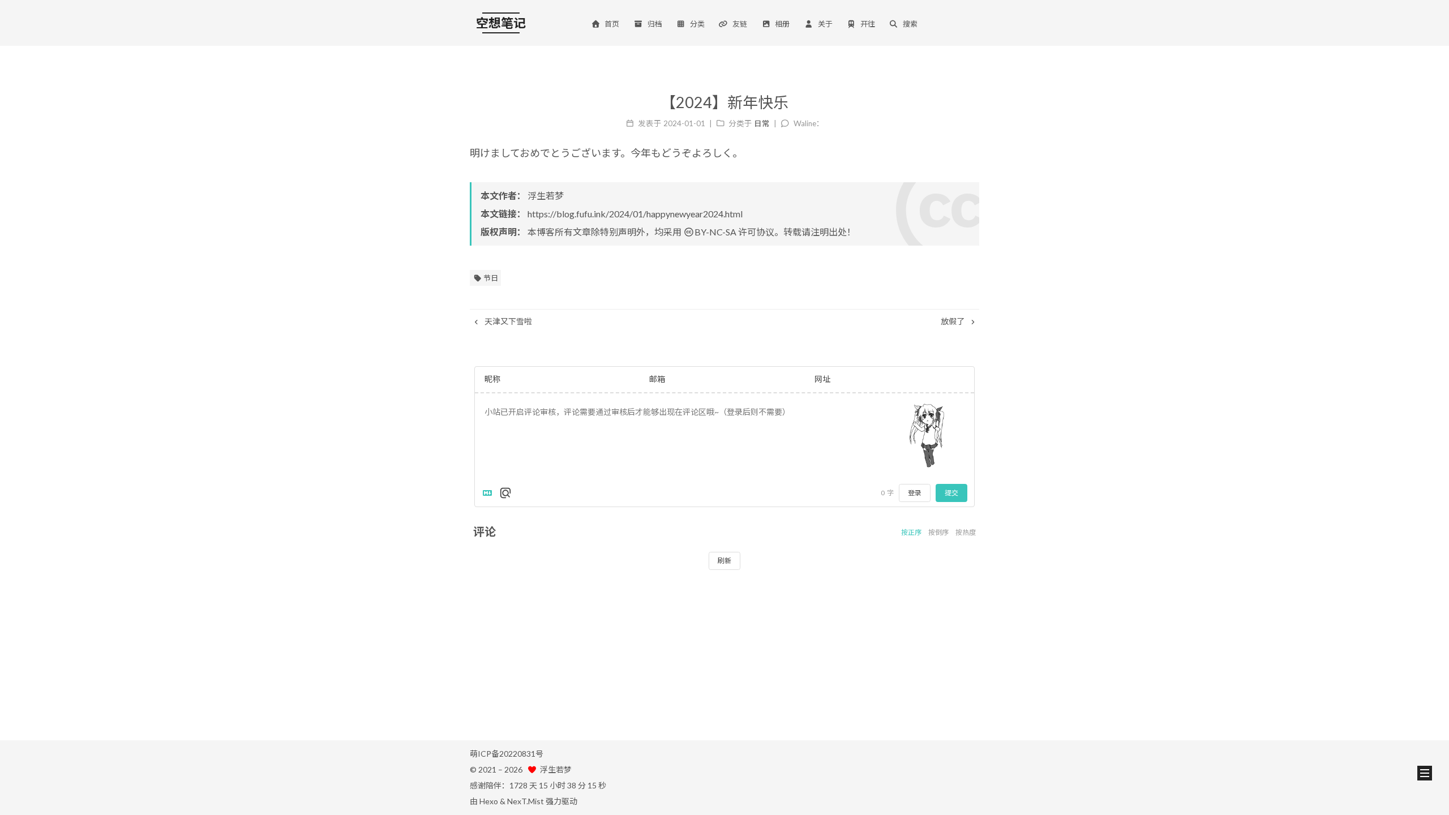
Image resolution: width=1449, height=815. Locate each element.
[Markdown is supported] (489, 493)
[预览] (505, 493)
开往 (867, 23)
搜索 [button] (910, 23)
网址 (822, 379)
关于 (825, 23)
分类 (697, 23)
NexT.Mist (525, 801)
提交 (951, 492)
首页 (612, 23)
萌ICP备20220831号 (506, 753)
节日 (490, 277)
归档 (655, 23)
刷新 (724, 560)
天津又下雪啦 (507, 321)
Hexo (488, 801)
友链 (739, 23)
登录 (914, 492)
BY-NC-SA (715, 231)
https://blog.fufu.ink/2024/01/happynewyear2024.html (635, 213)
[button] (1424, 773)
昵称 (492, 379)
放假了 (953, 321)
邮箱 (657, 379)
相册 (782, 23)
